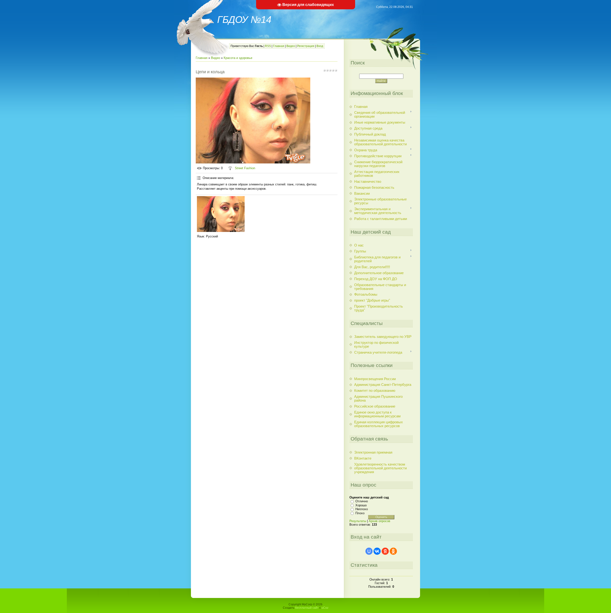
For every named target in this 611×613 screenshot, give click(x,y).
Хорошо (361, 505)
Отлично (361, 501)
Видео (290, 46)
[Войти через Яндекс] (385, 551)
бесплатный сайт (307, 607)
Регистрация (305, 46)
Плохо (359, 513)
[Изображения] (221, 214)
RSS (268, 46)
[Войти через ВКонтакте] (377, 551)
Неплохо (361, 509)
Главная (278, 46)
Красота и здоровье (238, 58)
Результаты (357, 521)
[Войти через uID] (369, 551)
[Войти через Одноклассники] (393, 551)
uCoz (324, 607)
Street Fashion (245, 168)
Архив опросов (379, 521)
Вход (319, 46)
